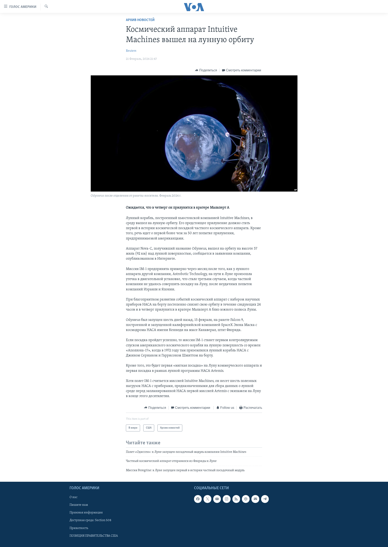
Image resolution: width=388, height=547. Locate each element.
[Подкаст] (246, 499)
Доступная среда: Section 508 (90, 520)
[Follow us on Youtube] (217, 499)
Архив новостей (140, 20)
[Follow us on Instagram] (226, 499)
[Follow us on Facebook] (198, 499)
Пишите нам (79, 505)
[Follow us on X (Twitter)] (207, 499)
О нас (73, 497)
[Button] (206, 70)
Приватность (79, 528)
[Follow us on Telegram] (265, 499)
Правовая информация (86, 512)
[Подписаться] (255, 499)
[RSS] (236, 499)
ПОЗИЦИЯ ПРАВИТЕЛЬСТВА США (94, 536)
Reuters (131, 51)
